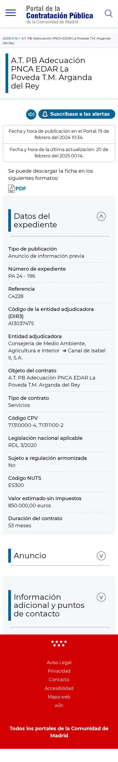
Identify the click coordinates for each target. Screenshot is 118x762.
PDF (20, 189)
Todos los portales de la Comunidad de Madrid (59, 732)
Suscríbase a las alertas (80, 114)
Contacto (59, 679)
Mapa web (59, 696)
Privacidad (59, 671)
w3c (59, 705)
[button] (10, 13)
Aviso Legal (59, 662)
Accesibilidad (59, 688)
